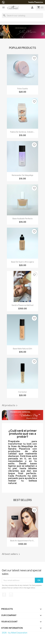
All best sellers (11, 554)
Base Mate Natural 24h (22, 348)
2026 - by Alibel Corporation (14, 632)
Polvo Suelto (22, 88)
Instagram (11, 595)
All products (10, 405)
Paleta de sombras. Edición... (22, 132)
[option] (22, 31)
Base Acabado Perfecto (22, 218)
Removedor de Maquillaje (22, 175)
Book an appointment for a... (22, 540)
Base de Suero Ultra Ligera (22, 262)
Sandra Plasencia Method (22, 305)
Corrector (22, 392)
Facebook (4, 595)
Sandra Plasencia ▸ (35, 2)
